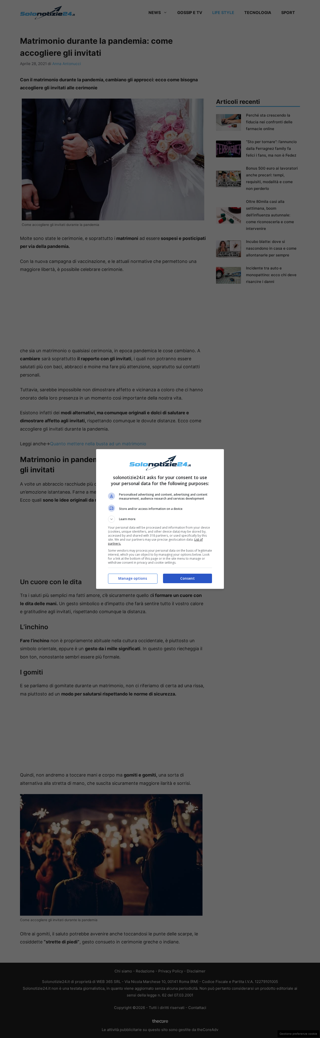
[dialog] (160, 519)
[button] (160, 519)
